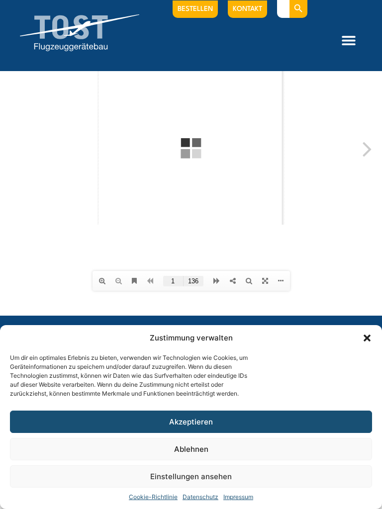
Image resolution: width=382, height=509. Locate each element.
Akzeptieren (191, 421)
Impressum (238, 497)
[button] (367, 338)
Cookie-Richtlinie (153, 497)
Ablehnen (191, 449)
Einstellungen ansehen (191, 476)
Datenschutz (200, 497)
